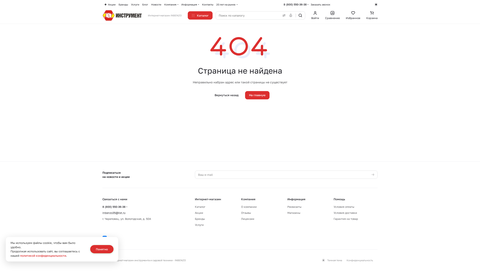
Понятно (102, 249)
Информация (296, 199)
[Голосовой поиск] (291, 15)
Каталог (200, 206)
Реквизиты (294, 206)
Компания (248, 199)
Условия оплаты (344, 206)
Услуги (199, 224)
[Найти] (300, 15)
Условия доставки (345, 212)
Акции (199, 212)
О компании (249, 206)
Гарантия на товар (346, 218)
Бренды (200, 218)
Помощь (339, 199)
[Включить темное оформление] (376, 4)
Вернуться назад (226, 95)
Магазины (293, 212)
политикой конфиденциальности (43, 255)
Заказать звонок (320, 4)
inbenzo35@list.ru (113, 212)
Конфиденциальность (360, 260)
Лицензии (247, 218)
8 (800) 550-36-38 (295, 4)
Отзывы (246, 212)
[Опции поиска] (283, 15)
